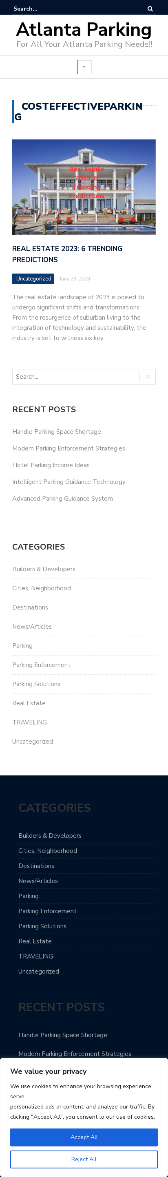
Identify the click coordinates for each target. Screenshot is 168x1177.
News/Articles (32, 627)
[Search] (150, 8)
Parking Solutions (36, 684)
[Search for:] (38, 8)
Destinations (30, 607)
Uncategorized (33, 279)
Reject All (84, 1159)
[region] (84, 1117)
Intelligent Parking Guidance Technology (69, 482)
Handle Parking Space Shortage (56, 432)
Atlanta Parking (84, 30)
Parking (22, 646)
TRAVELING (29, 722)
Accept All (84, 1137)
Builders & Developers (43, 569)
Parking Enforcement (41, 665)
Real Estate (29, 703)
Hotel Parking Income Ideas (51, 465)
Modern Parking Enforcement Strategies (68, 448)
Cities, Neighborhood (41, 588)
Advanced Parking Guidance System (62, 499)
